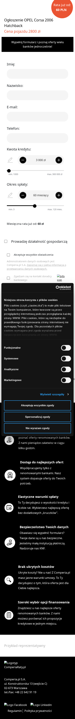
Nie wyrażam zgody (38, 428)
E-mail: (12, 107)
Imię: (11, 64)
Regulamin (15, 711)
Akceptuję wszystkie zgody (37, 405)
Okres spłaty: (17, 184)
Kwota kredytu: (19, 149)
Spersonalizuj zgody (37, 416)
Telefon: (13, 128)
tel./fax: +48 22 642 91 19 (20, 692)
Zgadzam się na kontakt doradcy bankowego (33, 278)
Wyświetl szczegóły (52, 394)
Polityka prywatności (38, 711)
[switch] (66, 358)
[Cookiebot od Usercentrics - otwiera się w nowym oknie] (55, 288)
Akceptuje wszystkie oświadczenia (33, 254)
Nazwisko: (15, 85)
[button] (62, 278)
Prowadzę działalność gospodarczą (39, 241)
